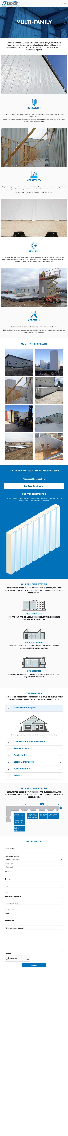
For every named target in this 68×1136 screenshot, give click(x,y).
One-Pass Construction (34, 486)
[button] (19, 362)
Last (6, 892)
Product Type (12, 856)
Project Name (9, 864)
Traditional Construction (34, 479)
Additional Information (14, 928)
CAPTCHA (8, 953)
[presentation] (17, 958)
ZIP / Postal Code (9, 909)
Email (9, 920)
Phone (7, 913)
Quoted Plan (8, 871)
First (6, 886)
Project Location (9, 848)
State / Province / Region (11, 903)
